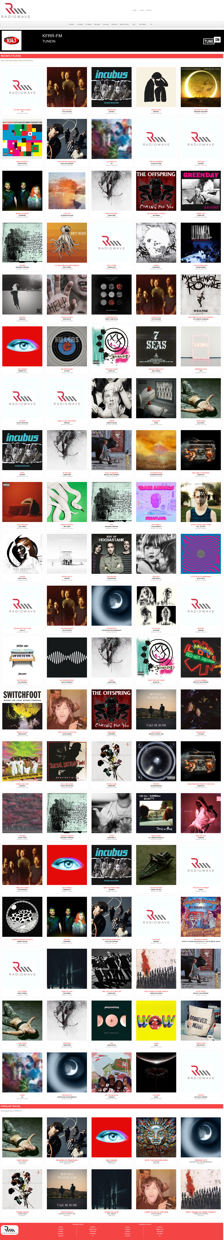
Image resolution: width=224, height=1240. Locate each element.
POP (134, 24)
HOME (134, 10)
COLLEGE (106, 24)
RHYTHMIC (142, 24)
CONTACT (149, 10)
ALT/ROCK (80, 24)
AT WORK (89, 24)
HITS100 (71, 24)
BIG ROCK (97, 24)
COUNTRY (114, 24)
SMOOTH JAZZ (124, 24)
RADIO (142, 10)
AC (151, 24)
